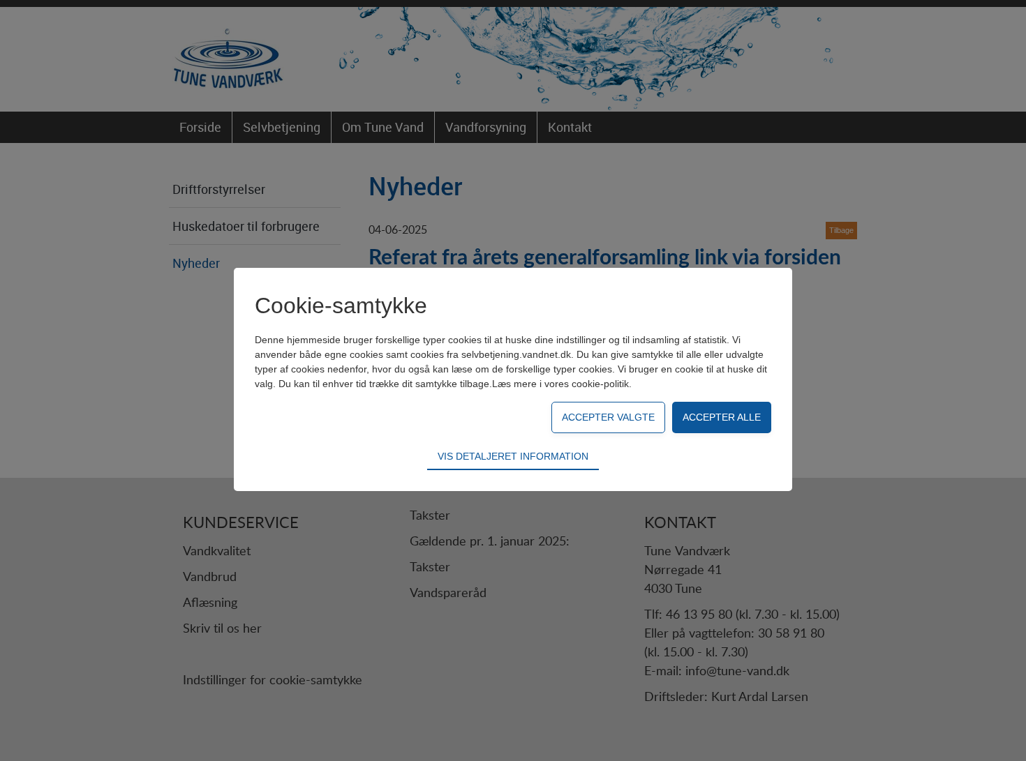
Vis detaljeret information (513, 456)
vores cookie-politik (586, 383)
